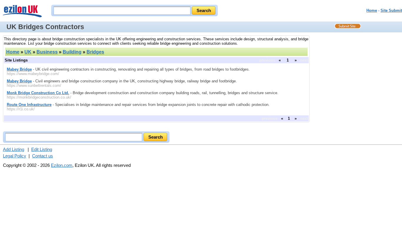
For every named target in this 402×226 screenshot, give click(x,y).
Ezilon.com (61, 165)
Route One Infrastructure (29, 104)
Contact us (42, 155)
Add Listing (13, 149)
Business (47, 51)
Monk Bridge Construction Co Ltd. (38, 93)
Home (371, 10)
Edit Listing (41, 149)
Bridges (95, 51)
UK (27, 51)
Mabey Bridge (19, 69)
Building (72, 51)
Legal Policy (14, 155)
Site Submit (391, 10)
